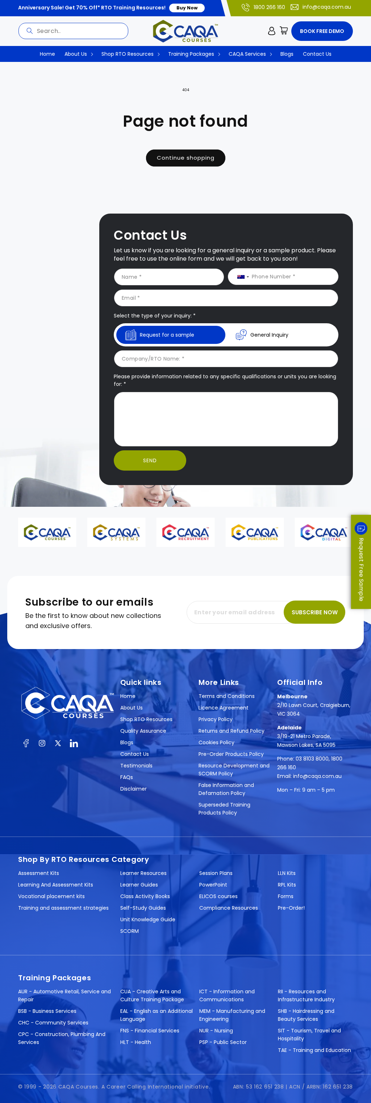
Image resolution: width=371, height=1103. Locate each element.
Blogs (126, 742)
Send (150, 460)
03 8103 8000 (312, 758)
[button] (284, 31)
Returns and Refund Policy (231, 730)
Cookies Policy (216, 742)
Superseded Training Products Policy (224, 808)
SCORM (129, 931)
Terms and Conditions (227, 696)
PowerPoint (213, 884)
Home (128, 696)
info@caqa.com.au (327, 6)
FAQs (126, 777)
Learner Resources (143, 873)
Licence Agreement (224, 707)
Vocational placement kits (51, 896)
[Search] (30, 31)
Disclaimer (133, 788)
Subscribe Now (315, 612)
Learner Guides (139, 884)
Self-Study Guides (143, 908)
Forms (285, 896)
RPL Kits (287, 884)
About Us (131, 707)
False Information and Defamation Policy (226, 789)
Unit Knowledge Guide (147, 919)
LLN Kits (287, 873)
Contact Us (134, 754)
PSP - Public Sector (223, 1042)
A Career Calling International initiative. (155, 1086)
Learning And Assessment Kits (55, 884)
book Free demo (322, 31)
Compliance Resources (228, 908)
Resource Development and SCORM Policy (234, 769)
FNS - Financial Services (149, 1030)
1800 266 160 (269, 7)
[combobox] (73, 31)
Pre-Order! (291, 908)
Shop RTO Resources (146, 719)
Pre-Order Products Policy (231, 754)
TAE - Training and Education (314, 1050)
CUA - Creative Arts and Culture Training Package (152, 995)
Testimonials (136, 765)
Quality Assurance (143, 730)
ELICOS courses (218, 896)
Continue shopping (185, 157)
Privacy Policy (216, 719)
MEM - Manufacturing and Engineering (232, 1015)
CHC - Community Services (53, 1022)
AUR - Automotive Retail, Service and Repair (64, 995)
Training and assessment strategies (63, 908)
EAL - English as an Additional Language (156, 1015)
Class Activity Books (145, 896)
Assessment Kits (38, 873)
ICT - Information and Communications (227, 995)
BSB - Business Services (47, 1011)
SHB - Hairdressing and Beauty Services (306, 1015)
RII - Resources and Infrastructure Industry (306, 995)
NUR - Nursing (216, 1030)
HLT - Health (135, 1042)
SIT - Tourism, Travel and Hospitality (309, 1034)
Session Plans (216, 873)
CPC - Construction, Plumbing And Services (61, 1038)
